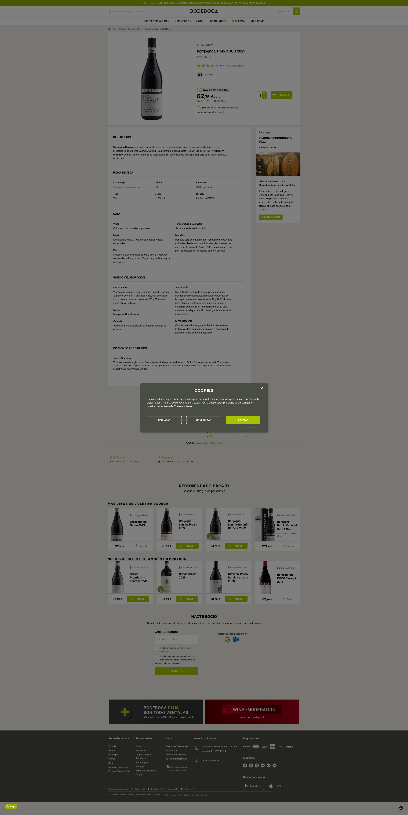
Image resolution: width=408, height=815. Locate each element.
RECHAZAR (164, 420)
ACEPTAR (243, 420)
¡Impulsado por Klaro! (252, 428)
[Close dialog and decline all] (262, 388)
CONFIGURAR (203, 420)
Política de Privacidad (175, 402)
